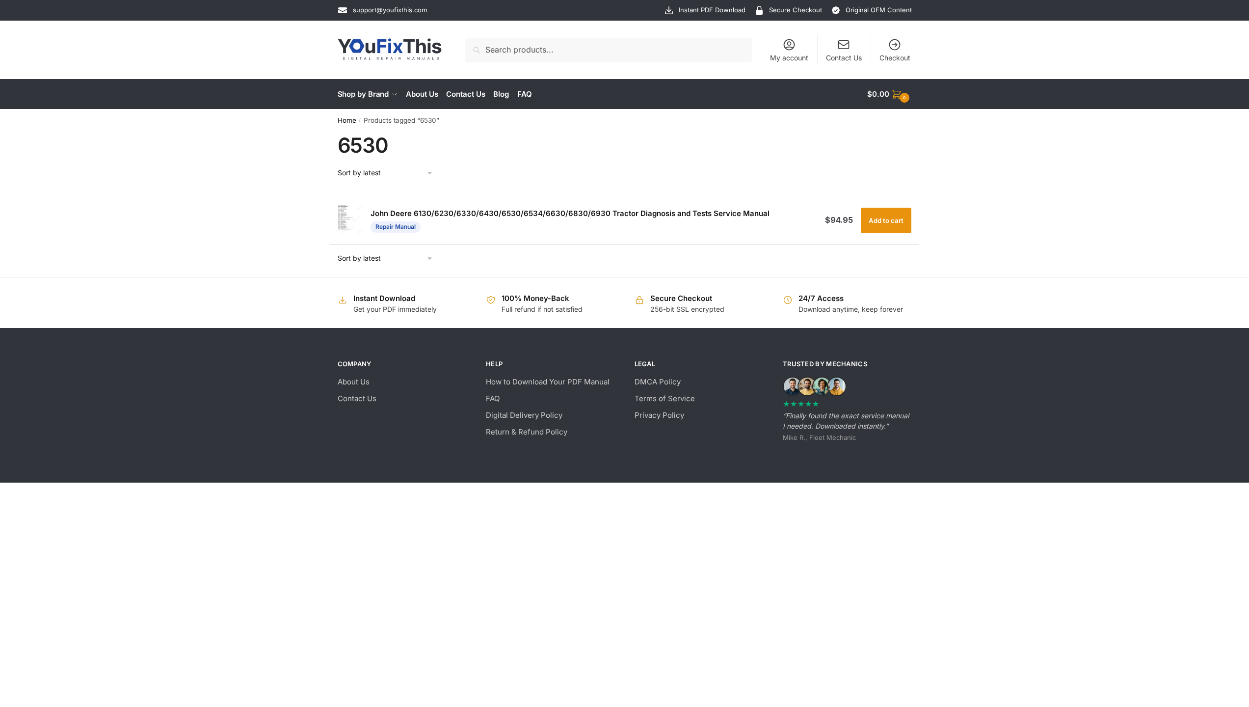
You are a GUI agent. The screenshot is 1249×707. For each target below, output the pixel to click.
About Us (354, 381)
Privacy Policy (659, 415)
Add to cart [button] (886, 220)
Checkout (894, 58)
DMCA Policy (658, 381)
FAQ (493, 398)
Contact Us (844, 58)
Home (347, 120)
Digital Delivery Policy (524, 415)
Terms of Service (665, 398)
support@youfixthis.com (390, 10)
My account (789, 58)
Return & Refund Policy (526, 431)
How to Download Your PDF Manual (548, 381)
